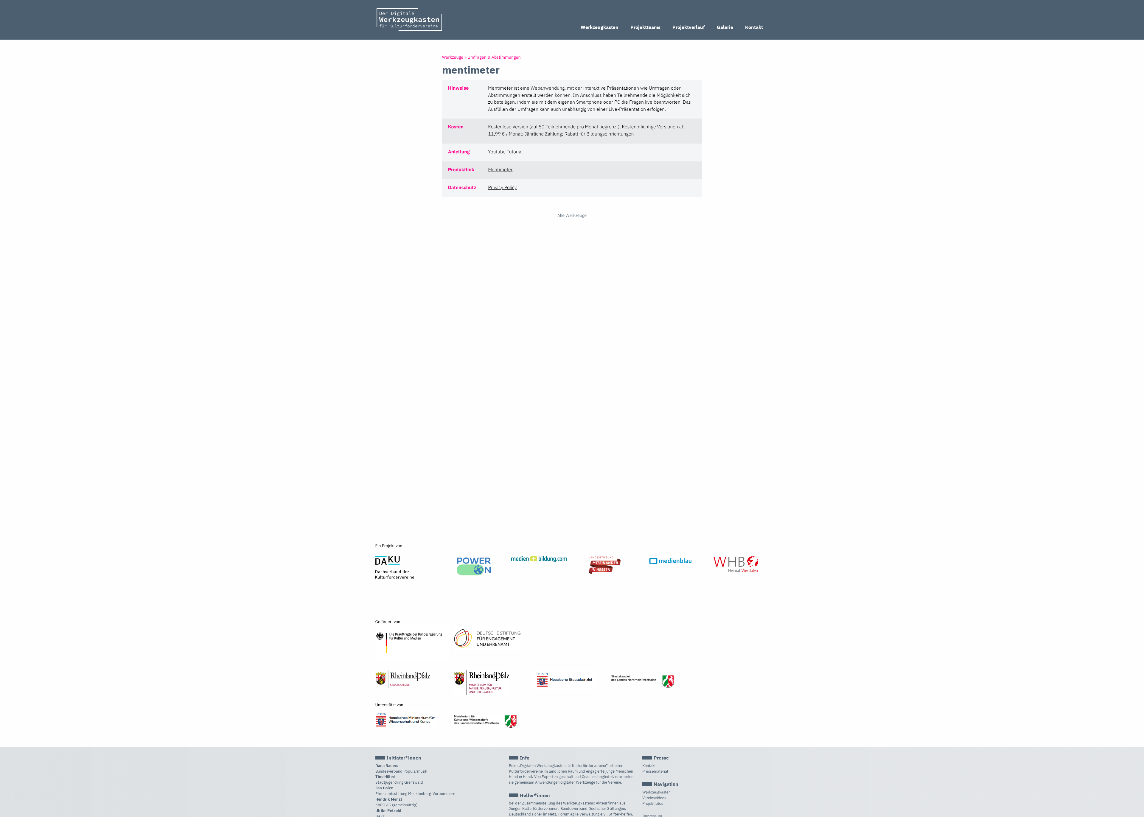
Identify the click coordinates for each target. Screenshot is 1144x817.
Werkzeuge (452, 57)
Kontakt (754, 27)
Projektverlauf (688, 27)
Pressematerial (655, 771)
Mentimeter (500, 170)
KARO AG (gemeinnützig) (396, 804)
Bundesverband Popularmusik (401, 771)
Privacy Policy (502, 188)
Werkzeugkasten (599, 27)
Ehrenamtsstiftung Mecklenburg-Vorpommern (415, 793)
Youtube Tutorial (505, 152)
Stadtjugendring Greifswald (399, 782)
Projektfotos (652, 803)
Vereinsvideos (654, 797)
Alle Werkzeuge (572, 215)
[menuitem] (599, 27)
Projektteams (645, 27)
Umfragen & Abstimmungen (493, 57)
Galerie (725, 27)
